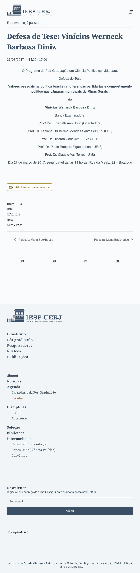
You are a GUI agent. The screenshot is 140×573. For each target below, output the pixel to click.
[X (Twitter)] (54, 261)
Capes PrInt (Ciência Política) (33, 450)
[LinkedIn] (117, 261)
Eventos (17, 398)
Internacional (19, 438)
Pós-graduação (20, 340)
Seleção (13, 427)
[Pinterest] (86, 261)
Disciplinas (16, 407)
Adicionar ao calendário (30, 187)
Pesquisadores (19, 345)
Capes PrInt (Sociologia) (29, 444)
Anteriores (19, 418)
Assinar (70, 510)
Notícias (14, 381)
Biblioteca (16, 433)
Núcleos (14, 351)
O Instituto (16, 334)
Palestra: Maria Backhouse (35, 239)
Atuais (16, 413)
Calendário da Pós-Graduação (33, 392)
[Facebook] (22, 261)
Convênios (19, 456)
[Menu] (131, 12)
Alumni (12, 375)
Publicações (17, 357)
